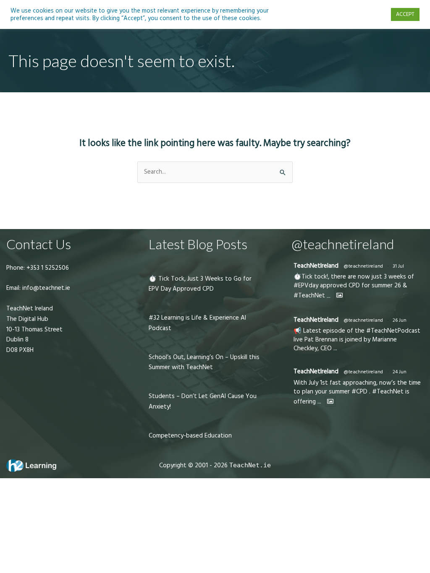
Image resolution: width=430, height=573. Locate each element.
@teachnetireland (363, 266)
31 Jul (398, 266)
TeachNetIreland (316, 265)
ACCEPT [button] (405, 14)
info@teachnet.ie (45, 288)
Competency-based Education (190, 435)
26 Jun (399, 320)
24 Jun (399, 371)
